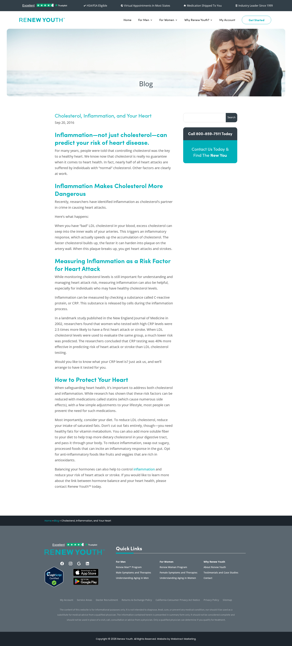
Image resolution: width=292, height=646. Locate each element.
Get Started (256, 20)
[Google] (79, 563)
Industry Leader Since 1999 (255, 5)
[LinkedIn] (87, 563)
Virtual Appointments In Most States (146, 5)
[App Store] (86, 584)
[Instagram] (71, 563)
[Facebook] (62, 563)
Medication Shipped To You (204, 5)
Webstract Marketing (183, 639)
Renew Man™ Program (129, 567)
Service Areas (84, 600)
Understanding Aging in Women (178, 578)
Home (127, 20)
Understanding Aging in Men (132, 578)
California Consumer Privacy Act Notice (178, 600)
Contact (208, 578)
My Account (227, 20)
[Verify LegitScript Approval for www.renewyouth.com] (54, 586)
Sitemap (227, 600)
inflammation (144, 469)
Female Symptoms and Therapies (178, 572)
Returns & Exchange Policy (137, 600)
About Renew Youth (215, 567)
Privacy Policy (211, 600)
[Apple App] (86, 575)
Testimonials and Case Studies (221, 572)
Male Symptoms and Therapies (133, 572)
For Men (143, 20)
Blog (56, 520)
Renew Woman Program (173, 567)
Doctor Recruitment (107, 600)
